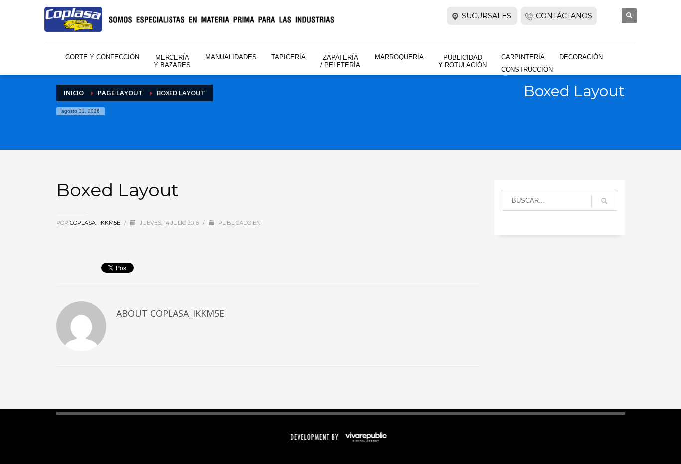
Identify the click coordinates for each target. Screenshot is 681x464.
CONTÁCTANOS (564, 15)
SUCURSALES (487, 15)
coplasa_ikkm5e (96, 222)
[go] (604, 200)
